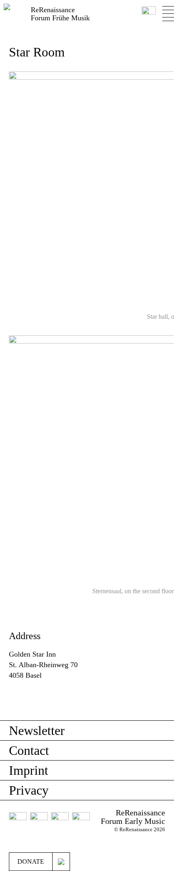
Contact (29, 750)
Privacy (29, 790)
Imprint (28, 770)
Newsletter (37, 730)
